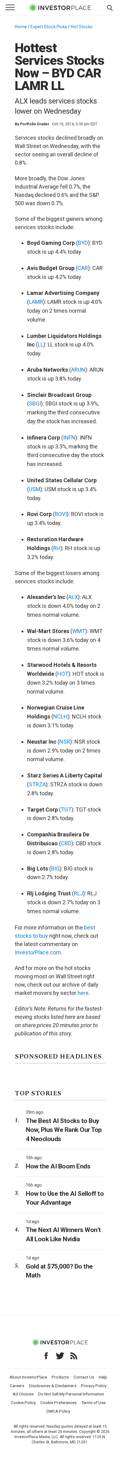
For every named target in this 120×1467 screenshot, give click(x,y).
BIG (55, 868)
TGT (66, 809)
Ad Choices (23, 1393)
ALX (73, 597)
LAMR (36, 302)
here (83, 993)
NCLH (60, 716)
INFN (69, 437)
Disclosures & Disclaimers (52, 1385)
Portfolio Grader (34, 124)
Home (21, 26)
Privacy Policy (93, 1385)
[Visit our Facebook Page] (46, 1355)
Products (60, 1377)
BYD (83, 243)
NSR (64, 741)
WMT (78, 631)
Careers (17, 1385)
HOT (62, 674)
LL (40, 344)
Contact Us (84, 1377)
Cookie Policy (23, 1402)
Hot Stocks (82, 26)
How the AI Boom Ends (58, 1166)
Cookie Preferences (58, 1402)
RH (57, 548)
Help (103, 1377)
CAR (83, 268)
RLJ (78, 893)
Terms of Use (93, 1402)
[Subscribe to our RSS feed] (73, 1355)
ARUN (78, 369)
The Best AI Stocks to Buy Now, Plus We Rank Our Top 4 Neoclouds (64, 1130)
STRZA (37, 784)
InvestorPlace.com (38, 952)
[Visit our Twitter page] (60, 1355)
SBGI (35, 403)
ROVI (61, 514)
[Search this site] (109, 7)
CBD (66, 843)
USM (34, 489)
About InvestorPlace (28, 1377)
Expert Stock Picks (48, 26)
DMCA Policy (58, 1411)
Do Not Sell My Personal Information (71, 1393)
